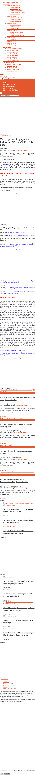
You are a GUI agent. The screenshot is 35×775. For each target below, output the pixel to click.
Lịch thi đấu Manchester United (17, 12)
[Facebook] (12, 715)
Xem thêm (3, 416)
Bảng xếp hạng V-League (13, 60)
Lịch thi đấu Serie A (11, 23)
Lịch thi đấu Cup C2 (11, 43)
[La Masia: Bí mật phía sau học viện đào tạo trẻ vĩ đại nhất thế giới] (6, 516)
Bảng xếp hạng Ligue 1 (12, 55)
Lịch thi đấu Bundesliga (12, 30)
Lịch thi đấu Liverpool (15, 9)
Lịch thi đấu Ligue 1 (11, 37)
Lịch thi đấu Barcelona (15, 19)
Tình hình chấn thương (8, 62)
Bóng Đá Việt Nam (9, 86)
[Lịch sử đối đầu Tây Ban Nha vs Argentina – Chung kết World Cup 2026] (19, 505)
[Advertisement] (17, 115)
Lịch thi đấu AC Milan (15, 26)
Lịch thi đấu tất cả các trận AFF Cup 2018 (12, 350)
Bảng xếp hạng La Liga (12, 50)
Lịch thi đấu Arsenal (15, 7)
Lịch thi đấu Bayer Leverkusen (17, 35)
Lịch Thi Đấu (6, 4)
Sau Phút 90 (3, 76)
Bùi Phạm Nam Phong (20, 150)
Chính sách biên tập (9, 685)
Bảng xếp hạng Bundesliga (13, 53)
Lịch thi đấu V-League (12, 45)
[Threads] (12, 728)
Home (5, 83)
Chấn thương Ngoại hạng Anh (14, 64)
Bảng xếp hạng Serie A (12, 52)
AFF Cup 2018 (4, 164)
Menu (2, 79)
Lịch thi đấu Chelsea (15, 14)
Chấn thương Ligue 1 (12, 71)
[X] (12, 741)
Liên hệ (5, 687)
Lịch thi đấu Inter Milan (15, 25)
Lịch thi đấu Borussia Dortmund (17, 34)
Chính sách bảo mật (9, 683)
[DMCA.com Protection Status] (5, 774)
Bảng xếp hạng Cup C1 (12, 57)
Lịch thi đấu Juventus (15, 28)
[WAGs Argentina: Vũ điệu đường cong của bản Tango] (9, 616)
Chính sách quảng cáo (9, 688)
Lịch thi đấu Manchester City (17, 10)
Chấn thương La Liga (12, 66)
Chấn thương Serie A (12, 67)
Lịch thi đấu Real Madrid (16, 18)
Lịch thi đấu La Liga (11, 16)
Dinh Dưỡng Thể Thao (10, 90)
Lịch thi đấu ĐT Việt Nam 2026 (10, 2)
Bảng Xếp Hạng (7, 47)
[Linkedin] (12, 767)
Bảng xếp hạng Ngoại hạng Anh (14, 48)
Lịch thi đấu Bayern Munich (16, 32)
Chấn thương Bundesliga (13, 69)
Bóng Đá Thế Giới (9, 84)
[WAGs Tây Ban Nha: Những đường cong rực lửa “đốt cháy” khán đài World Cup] (8, 628)
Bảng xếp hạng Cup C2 (12, 59)
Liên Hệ (1, 74)
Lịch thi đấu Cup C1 (11, 41)
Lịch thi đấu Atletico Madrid (16, 21)
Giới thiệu (6, 682)
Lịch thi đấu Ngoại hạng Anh (13, 5)
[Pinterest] (12, 754)
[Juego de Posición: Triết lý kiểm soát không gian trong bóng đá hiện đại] (9, 526)
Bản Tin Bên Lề (8, 88)
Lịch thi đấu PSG (14, 39)
